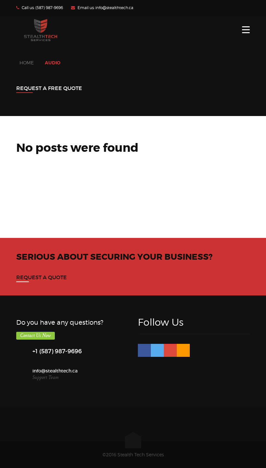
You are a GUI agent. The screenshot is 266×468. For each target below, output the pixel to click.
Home (26, 62)
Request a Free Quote (49, 88)
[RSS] (183, 350)
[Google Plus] (170, 350)
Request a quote (41, 277)
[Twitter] (157, 350)
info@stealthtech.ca (114, 7)
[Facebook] (144, 350)
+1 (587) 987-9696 (57, 351)
